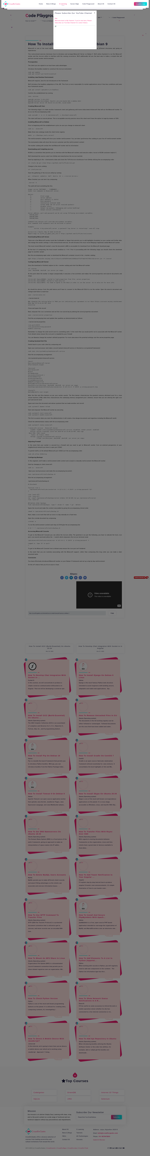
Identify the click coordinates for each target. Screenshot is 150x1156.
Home (41, 4)
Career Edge (74, 4)
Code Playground (88, 4)
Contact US (111, 4)
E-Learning (63, 4)
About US (101, 4)
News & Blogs (51, 4)
